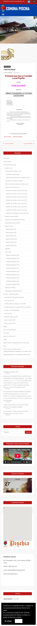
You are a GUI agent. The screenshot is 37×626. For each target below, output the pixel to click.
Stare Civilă (7, 66)
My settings (8, 621)
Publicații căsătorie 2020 (12, 271)
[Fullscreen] (30, 462)
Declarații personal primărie (12, 223)
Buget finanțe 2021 (11, 229)
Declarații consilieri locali (12, 174)
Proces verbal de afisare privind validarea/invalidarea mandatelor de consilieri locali (17, 350)
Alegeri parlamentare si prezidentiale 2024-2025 (16, 354)
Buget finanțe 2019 (11, 235)
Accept (19, 621)
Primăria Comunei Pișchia (11, 216)
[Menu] (3, 14)
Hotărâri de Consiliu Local (12, 187)
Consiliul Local (8, 168)
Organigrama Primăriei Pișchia (13, 291)
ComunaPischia (8, 72)
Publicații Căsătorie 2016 (12, 284)
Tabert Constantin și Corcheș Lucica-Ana (18, 94)
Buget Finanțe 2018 (11, 239)
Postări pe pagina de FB (10, 316)
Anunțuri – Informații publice (11, 294)
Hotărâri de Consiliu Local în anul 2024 (16, 197)
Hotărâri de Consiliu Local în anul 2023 (16, 200)
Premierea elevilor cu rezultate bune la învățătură (17, 307)
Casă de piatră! (9, 143)
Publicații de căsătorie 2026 (10, 372)
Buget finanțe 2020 (11, 232)
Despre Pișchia (7, 161)
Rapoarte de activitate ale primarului (15, 219)
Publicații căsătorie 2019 (12, 274)
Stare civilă (8, 252)
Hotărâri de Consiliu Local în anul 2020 (16, 210)
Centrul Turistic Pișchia (9, 329)
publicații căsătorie (17, 136)
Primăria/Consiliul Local (9, 164)
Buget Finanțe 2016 (11, 245)
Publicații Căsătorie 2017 (12, 281)
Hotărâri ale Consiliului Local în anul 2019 (17, 213)
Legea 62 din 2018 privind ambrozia (14, 297)
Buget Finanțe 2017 (11, 242)
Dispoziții (7, 248)
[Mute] (27, 462)
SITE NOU (6, 158)
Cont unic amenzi (9, 300)
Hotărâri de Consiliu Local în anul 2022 (16, 203)
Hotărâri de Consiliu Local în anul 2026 (16, 190)
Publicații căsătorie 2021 (12, 268)
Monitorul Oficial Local (9, 336)
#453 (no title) (8, 313)
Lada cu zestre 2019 (9, 320)
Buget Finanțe (9, 226)
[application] (17, 456)
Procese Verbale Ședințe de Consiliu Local (16, 184)
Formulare (6, 333)
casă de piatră (7, 136)
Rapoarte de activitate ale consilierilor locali (17, 177)
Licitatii (5, 339)
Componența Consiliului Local (13, 171)
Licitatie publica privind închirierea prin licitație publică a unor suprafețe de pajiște (15, 406)
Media (5, 326)
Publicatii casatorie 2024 (12, 258)
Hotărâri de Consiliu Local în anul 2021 (16, 206)
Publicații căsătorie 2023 (12, 261)
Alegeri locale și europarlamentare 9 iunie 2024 (16, 342)
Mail (4, 346)
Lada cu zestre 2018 (9, 323)
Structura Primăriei (10, 287)
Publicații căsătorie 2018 (12, 278)
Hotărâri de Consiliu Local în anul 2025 (16, 193)
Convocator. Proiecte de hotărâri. (14, 180)
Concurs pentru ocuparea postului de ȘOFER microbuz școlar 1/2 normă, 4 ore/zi (15, 412)
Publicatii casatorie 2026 (12, 255)
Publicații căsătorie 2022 (12, 265)
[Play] (5, 462)
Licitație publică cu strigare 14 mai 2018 (15, 303)
